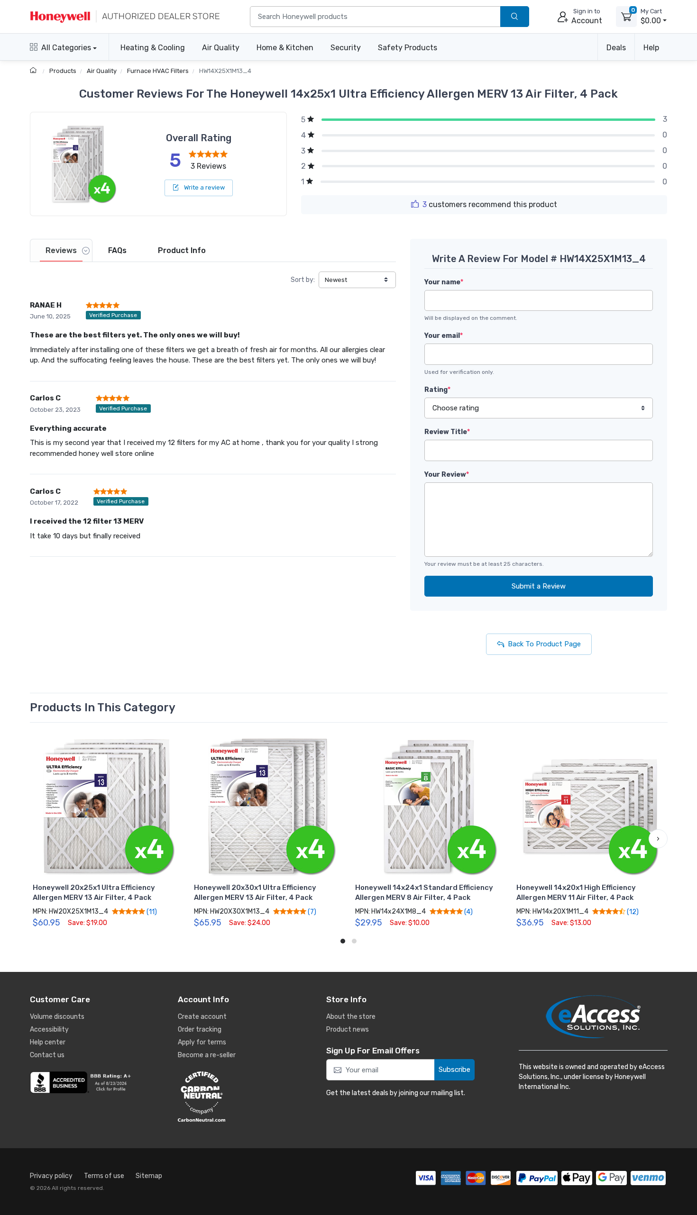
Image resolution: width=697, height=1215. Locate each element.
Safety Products (407, 47)
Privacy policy (51, 1176)
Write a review (204, 187)
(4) (468, 912)
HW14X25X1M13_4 (225, 70)
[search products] (514, 16)
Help (651, 47)
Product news (347, 1029)
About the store (351, 1017)
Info (182, 250)
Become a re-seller (207, 1055)
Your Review (446, 475)
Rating (437, 390)
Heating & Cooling (152, 47)
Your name (443, 282)
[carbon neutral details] (230, 1096)
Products (62, 70)
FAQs (117, 250)
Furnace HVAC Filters (158, 70)
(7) (311, 912)
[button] (39, 838)
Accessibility (49, 1029)
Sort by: (303, 280)
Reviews (61, 250)
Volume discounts (57, 1017)
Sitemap (149, 1176)
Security (345, 47)
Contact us (47, 1055)
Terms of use (104, 1176)
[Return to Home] (34, 70)
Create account (202, 1017)
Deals (616, 47)
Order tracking (199, 1029)
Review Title (447, 432)
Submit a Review (539, 586)
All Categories (66, 47)
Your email (443, 336)
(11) (151, 912)
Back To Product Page (544, 644)
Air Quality (220, 47)
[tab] (61, 250)
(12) (632, 912)
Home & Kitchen (285, 47)
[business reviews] (82, 1082)
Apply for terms (202, 1042)
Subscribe (454, 1069)
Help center (47, 1042)
